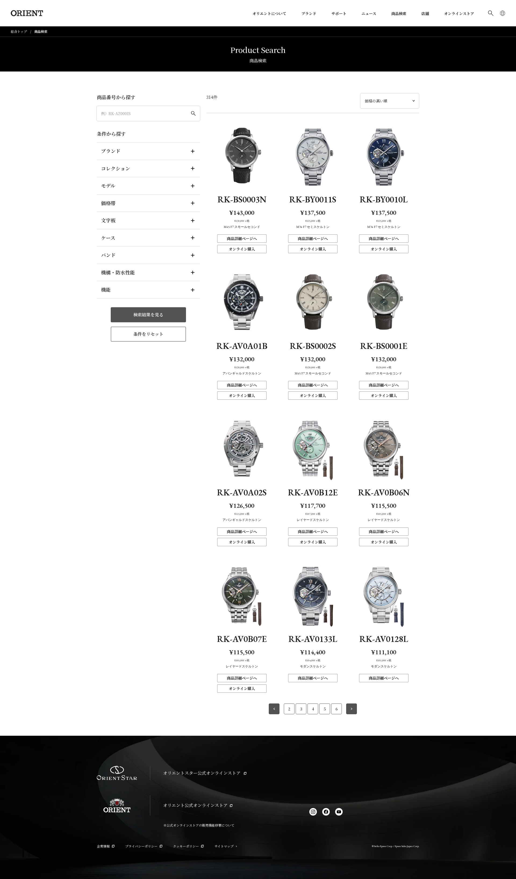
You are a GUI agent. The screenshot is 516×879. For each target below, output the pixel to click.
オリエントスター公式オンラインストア (202, 773)
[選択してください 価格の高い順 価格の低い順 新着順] (389, 101)
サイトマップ (224, 846)
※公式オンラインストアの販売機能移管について (198, 825)
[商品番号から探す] (148, 113)
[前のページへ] (274, 708)
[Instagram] (313, 812)
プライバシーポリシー (141, 846)
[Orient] (27, 13)
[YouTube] (339, 812)
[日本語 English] (502, 13)
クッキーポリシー (186, 846)
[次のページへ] (351, 708)
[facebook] (326, 812)
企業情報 (103, 846)
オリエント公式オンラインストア (195, 805)
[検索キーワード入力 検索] (490, 13)
